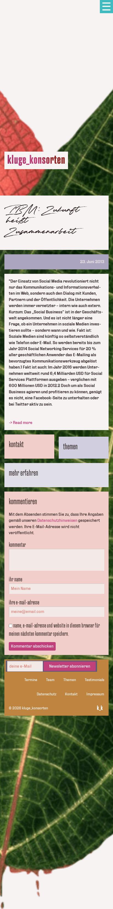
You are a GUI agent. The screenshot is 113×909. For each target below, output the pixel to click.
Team (50, 680)
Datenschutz (46, 694)
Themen (69, 680)
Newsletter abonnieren (69, 666)
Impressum (95, 694)
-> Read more (20, 422)
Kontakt (71, 694)
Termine (30, 680)
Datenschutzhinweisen (57, 520)
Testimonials (94, 680)
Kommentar (17, 544)
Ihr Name (15, 579)
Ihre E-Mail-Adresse (24, 602)
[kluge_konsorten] (36, 160)
